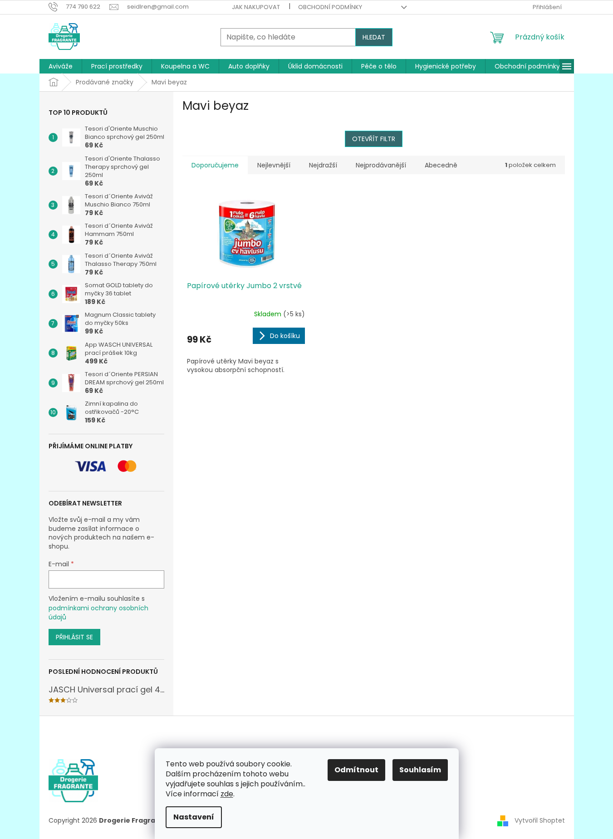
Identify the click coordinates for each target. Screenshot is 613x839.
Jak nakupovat (256, 7)
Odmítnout (356, 770)
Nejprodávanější (381, 165)
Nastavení (193, 817)
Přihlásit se (74, 637)
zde (227, 794)
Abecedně (441, 165)
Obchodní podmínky (330, 7)
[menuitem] (60, 66)
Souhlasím (420, 770)
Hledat (374, 37)
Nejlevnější (273, 165)
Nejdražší (323, 165)
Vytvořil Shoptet (540, 819)
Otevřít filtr (373, 138)
